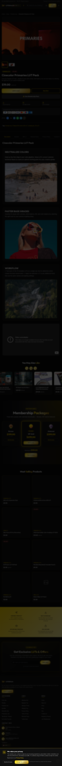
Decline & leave (8, 762)
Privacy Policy (20, 758)
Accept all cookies (22, 762)
